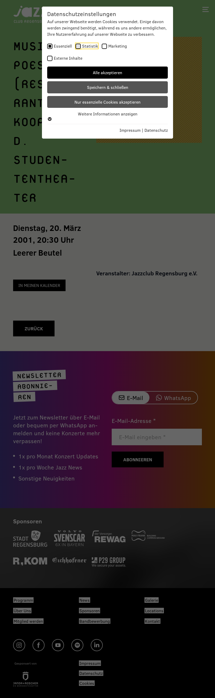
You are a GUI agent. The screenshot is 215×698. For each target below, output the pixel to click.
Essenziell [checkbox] (63, 46)
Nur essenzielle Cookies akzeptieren (107, 102)
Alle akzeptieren (107, 72)
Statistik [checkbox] (90, 46)
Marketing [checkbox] (117, 46)
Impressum (130, 130)
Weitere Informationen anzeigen (107, 114)
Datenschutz (156, 130)
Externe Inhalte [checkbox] (68, 58)
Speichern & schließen (107, 87)
